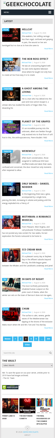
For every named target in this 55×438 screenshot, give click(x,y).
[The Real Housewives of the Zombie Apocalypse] (44, 405)
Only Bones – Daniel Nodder (35, 185)
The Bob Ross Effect (35, 58)
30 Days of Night (33, 279)
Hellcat (27, 29)
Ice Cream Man (32, 249)
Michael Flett (26, 33)
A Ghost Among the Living (35, 90)
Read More (48, 49)
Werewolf (28, 151)
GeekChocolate (30, 432)
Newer (8, 339)
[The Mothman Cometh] (27, 405)
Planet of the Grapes (36, 121)
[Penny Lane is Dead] (10, 405)
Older (27, 345)
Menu (6, 12)
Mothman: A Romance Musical (36, 218)
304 (48, 339)
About (27, 435)
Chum (25, 308)
